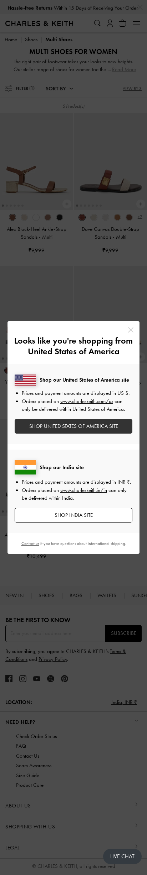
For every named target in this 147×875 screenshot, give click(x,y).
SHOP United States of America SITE (73, 426)
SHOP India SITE (74, 515)
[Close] (131, 330)
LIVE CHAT (122, 856)
